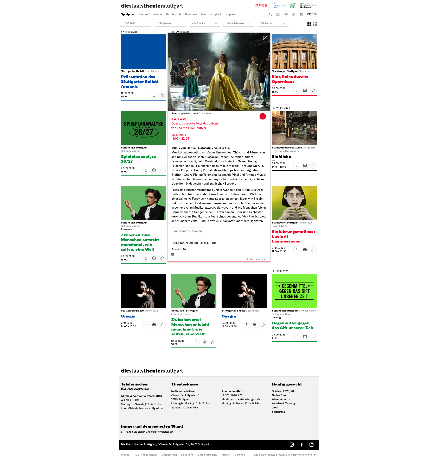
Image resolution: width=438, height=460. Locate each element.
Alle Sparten (165, 23)
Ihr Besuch (173, 14)
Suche (270, 14)
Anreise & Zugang (283, 403)
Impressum (233, 14)
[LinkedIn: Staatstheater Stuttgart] (311, 445)
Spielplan (127, 14)
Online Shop (279, 395)
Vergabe (240, 454)
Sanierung (278, 411)
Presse (125, 454)
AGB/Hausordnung (145, 454)
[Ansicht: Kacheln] (309, 24)
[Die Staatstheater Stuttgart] (152, 6)
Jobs (275, 407)
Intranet (225, 454)
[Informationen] (263, 116)
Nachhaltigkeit (211, 14)
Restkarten (162, 258)
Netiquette (187, 454)
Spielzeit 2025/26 (283, 391)
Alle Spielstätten (235, 23)
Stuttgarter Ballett (278, 5)
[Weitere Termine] (162, 95)
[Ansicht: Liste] (315, 24)
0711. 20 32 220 (233, 395)
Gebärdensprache (293, 14)
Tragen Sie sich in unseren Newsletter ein (148, 432)
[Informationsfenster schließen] (265, 38)
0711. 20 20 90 (132, 400)
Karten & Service (150, 14)
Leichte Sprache (286, 14)
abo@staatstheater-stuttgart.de (241, 399)
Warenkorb (301, 14)
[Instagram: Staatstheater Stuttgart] (291, 445)
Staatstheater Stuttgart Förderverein (308, 5)
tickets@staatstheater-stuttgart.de (142, 408)
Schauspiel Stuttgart (292, 5)
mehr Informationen (188, 231)
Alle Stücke (198, 23)
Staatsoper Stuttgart (261, 5)
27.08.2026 (129, 23)
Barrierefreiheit (207, 454)
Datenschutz (169, 454)
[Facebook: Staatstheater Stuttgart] (301, 445)
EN (315, 14)
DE (309, 14)
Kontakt (278, 14)
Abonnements (281, 399)
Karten (313, 90)
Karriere (191, 14)
